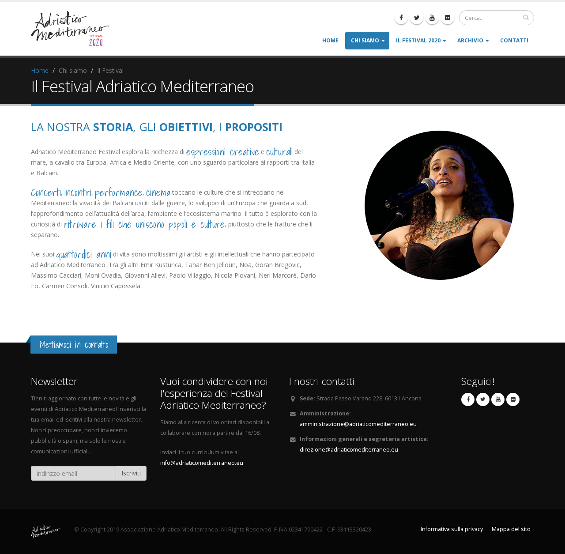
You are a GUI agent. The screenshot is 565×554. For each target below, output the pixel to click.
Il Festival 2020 (418, 40)
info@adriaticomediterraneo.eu (201, 463)
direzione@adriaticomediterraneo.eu (349, 449)
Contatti (514, 40)
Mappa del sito (511, 529)
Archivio (470, 40)
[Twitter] (416, 17)
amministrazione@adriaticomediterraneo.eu (358, 424)
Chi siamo (365, 40)
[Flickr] (447, 17)
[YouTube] (432, 17)
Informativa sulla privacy (452, 529)
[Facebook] (401, 17)
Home (330, 40)
